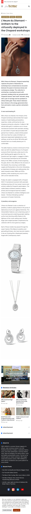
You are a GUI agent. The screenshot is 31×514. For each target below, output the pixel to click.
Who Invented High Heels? (7, 400)
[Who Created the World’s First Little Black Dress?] (23, 394)
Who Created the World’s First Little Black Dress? (21, 401)
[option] (15, 375)
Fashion (12, 17)
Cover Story (10, 13)
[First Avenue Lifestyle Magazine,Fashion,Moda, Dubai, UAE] (10, 6)
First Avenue (6, 34)
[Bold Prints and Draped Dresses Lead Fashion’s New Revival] (8, 411)
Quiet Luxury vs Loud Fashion (22, 417)
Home (4, 13)
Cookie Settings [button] (7, 510)
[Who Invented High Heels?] (8, 394)
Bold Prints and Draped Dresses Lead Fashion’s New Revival (7, 418)
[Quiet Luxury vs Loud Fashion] (23, 411)
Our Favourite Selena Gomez (10, 472)
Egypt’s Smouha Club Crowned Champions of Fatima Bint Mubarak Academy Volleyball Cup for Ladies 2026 (15, 377)
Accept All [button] (16, 510)
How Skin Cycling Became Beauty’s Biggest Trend (15, 470)
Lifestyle (19, 17)
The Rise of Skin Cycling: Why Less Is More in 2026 (16, 475)
